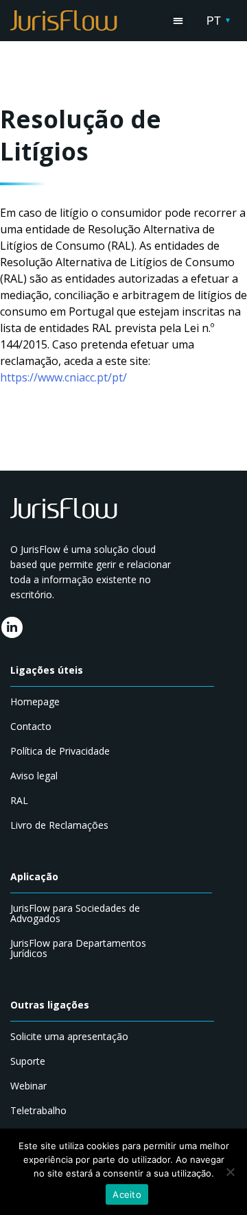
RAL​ (19, 800)
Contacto (30, 726)
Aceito (127, 1194)
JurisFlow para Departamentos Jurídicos (78, 948)
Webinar (28, 1085)
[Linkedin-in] (12, 627)
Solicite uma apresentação (69, 1036)
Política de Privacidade (60, 750)
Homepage (35, 701)
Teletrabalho (38, 1110)
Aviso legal (34, 775)
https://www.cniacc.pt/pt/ (63, 377)
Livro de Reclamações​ (59, 824)
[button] (179, 21)
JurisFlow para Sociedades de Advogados (75, 913)
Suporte (27, 1060)
